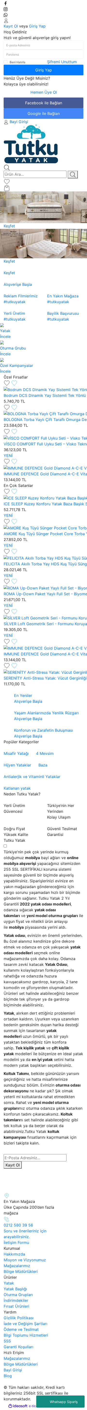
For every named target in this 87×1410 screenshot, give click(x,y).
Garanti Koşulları (18, 1346)
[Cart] (7, 187)
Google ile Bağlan (44, 113)
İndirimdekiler (16, 1300)
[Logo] (31, 143)
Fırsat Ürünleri (16, 1306)
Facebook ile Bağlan (43, 102)
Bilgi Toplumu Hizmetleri (26, 1335)
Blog (8, 1375)
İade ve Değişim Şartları (25, 1323)
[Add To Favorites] (10, 382)
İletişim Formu (16, 1242)
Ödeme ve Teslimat (21, 1329)
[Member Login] (6, 20)
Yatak (9, 1283)
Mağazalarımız (17, 1265)
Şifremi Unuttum (62, 61)
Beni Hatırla (17, 62)
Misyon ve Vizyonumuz (25, 1259)
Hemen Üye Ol (43, 92)
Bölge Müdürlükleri (21, 1271)
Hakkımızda (14, 1254)
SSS (7, 1341)
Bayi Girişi (13, 1370)
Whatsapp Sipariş (64, 1402)
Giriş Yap (37, 26)
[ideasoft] (18, 1406)
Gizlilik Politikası (19, 1317)
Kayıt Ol (11, 26)
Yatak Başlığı (15, 1288)
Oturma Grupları (18, 1294)
